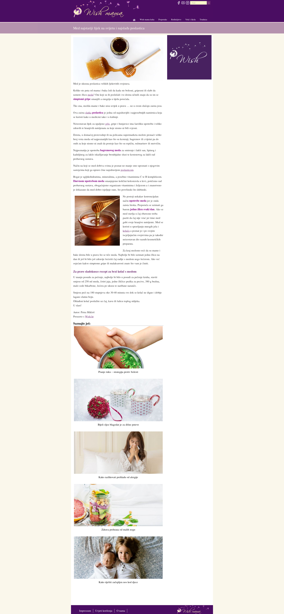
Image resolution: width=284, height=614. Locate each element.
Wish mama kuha (147, 19)
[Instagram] (187, 3)
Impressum (85, 610)
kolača (126, 230)
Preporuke (162, 19)
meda (90, 94)
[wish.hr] (189, 57)
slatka (88, 112)
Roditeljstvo (176, 19)
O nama (121, 610)
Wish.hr (89, 316)
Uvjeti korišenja (103, 610)
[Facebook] (178, 3)
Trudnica (203, 19)
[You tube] (183, 3)
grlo (107, 123)
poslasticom (127, 170)
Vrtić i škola (190, 19)
